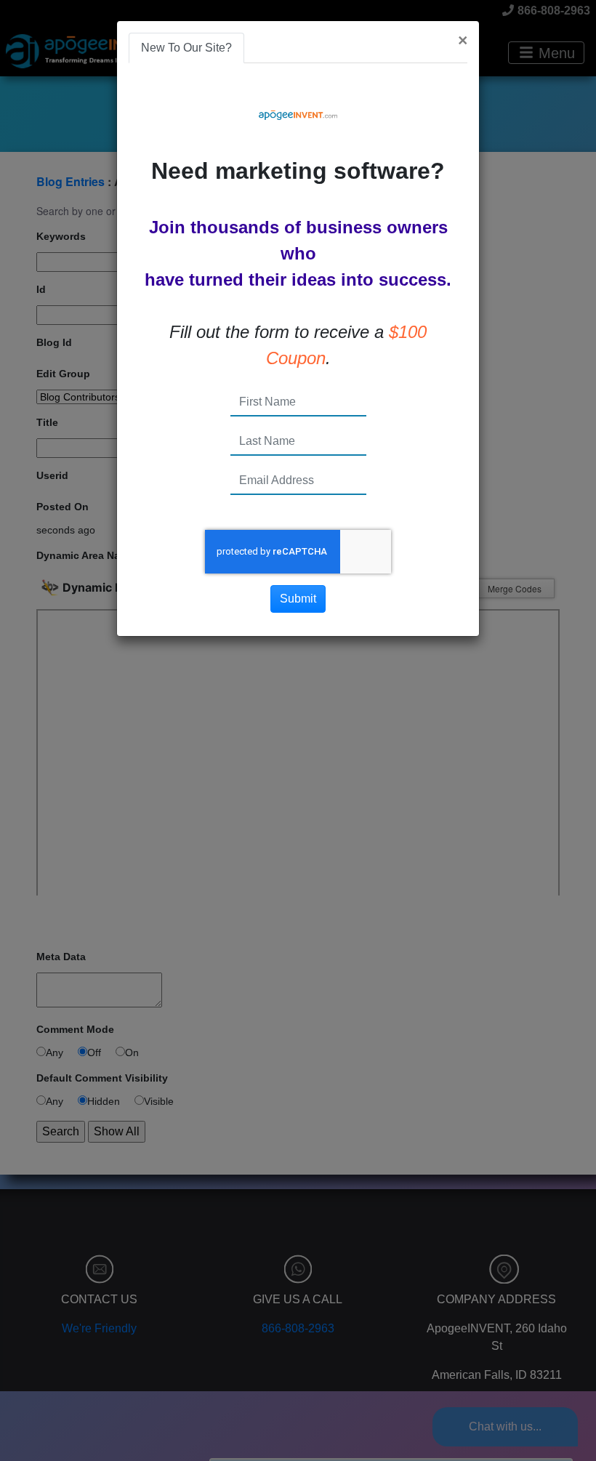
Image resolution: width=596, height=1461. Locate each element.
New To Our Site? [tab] (186, 47)
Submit (298, 598)
